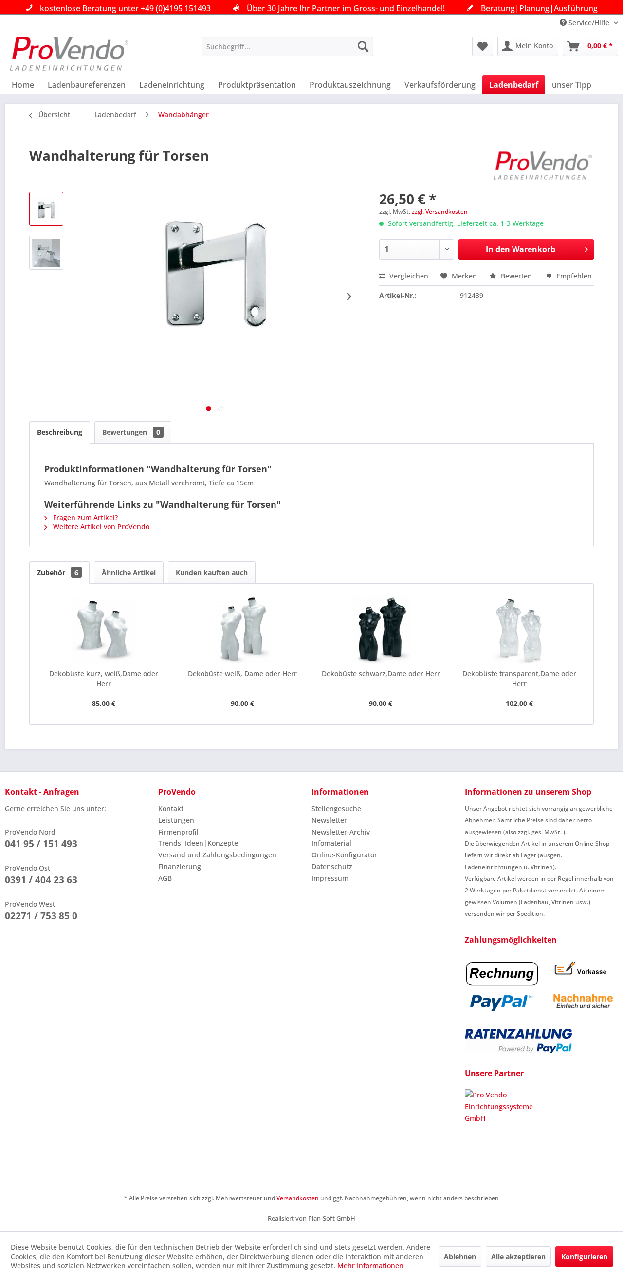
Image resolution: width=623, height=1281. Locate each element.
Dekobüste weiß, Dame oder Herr (242, 673)
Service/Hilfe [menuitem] (589, 22)
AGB (165, 878)
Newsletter (329, 820)
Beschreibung (59, 432)
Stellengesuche (336, 808)
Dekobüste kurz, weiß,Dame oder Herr (103, 678)
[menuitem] (287, 46)
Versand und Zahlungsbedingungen (217, 854)
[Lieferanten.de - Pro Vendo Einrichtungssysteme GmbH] (541, 1125)
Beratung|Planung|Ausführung (539, 8)
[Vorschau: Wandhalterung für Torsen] (46, 209)
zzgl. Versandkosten (440, 211)
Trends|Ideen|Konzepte (198, 843)
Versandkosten (297, 1198)
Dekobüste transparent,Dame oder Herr (519, 678)
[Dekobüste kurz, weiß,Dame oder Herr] (104, 630)
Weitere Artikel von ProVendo (100, 526)
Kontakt (170, 808)
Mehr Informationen (370, 1265)
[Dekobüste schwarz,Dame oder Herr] (381, 630)
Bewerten (516, 275)
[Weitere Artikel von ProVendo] (543, 165)
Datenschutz (332, 866)
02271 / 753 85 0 (41, 916)
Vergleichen (407, 275)
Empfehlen (573, 275)
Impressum (330, 878)
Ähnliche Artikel (129, 572)
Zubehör (57, 572)
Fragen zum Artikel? (84, 517)
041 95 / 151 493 (41, 843)
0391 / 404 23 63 (41, 879)
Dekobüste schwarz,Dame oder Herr (381, 673)
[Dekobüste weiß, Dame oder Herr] (243, 630)
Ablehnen (460, 1256)
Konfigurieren (584, 1256)
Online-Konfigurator (344, 854)
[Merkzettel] (482, 46)
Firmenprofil (178, 831)
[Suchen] (363, 46)
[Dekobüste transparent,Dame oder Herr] (520, 630)
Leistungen (176, 820)
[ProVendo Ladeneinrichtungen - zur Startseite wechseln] (69, 54)
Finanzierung (179, 866)
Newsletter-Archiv (341, 831)
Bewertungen (131, 432)
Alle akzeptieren (518, 1256)
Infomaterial (331, 843)
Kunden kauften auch (212, 572)
